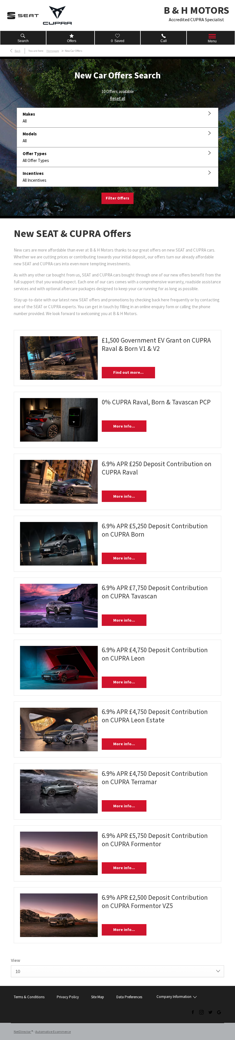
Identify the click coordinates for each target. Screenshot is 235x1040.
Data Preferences (129, 996)
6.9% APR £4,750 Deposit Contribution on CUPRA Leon (155, 654)
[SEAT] (23, 15)
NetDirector (22, 1031)
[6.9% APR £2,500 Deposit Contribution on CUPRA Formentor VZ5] (59, 915)
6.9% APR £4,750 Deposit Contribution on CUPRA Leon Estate (155, 715)
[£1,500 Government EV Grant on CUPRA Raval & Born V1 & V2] (59, 358)
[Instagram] (201, 1012)
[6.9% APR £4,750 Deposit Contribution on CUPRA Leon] (59, 667)
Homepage (52, 51)
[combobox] (117, 971)
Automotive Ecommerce (53, 1031)
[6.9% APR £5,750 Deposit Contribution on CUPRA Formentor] (59, 853)
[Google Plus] (219, 1012)
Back (17, 51)
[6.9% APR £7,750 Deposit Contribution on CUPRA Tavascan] (59, 605)
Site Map (97, 996)
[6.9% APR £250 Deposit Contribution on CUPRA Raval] (59, 481)
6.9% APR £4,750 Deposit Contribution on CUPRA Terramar (155, 777)
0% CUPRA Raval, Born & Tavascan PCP (156, 402)
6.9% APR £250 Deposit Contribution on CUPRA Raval (156, 468)
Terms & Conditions (29, 996)
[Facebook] (193, 1012)
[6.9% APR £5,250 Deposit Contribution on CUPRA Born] (59, 544)
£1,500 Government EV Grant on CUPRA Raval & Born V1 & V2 (156, 344)
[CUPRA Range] (57, 15)
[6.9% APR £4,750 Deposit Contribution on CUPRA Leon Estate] (59, 729)
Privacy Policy (68, 996)
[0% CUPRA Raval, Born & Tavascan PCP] (59, 420)
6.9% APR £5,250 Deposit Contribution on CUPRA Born (155, 530)
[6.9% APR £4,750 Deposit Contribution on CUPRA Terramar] (59, 791)
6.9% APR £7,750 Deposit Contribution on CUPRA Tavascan (155, 592)
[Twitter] (210, 1012)
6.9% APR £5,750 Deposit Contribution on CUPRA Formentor (155, 839)
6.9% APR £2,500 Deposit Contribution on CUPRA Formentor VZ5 (155, 901)
